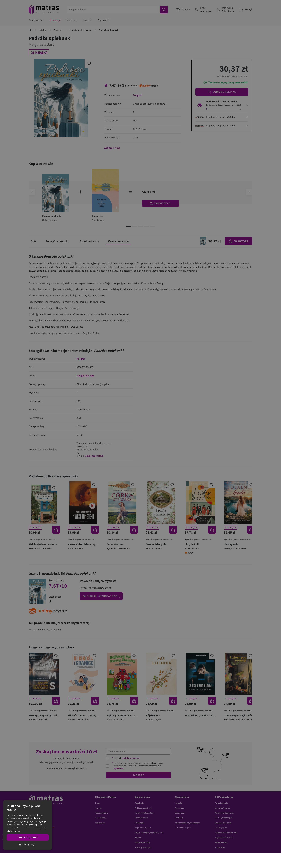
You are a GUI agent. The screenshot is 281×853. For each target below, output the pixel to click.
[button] (28, 845)
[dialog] (27, 825)
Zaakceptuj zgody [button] (27, 837)
